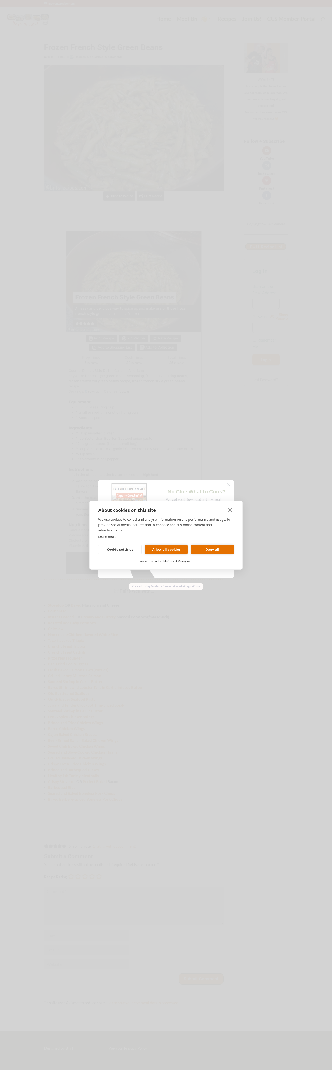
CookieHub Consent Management (173, 561)
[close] (230, 509)
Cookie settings (120, 549)
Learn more (107, 536)
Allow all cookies (166, 549)
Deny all (212, 549)
